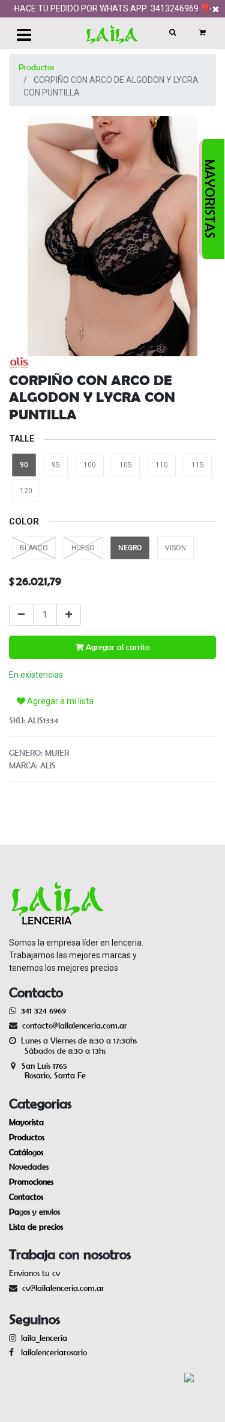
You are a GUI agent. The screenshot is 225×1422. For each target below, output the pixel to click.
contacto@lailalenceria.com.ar (73, 1025)
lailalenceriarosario (51, 1352)
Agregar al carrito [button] (116, 647)
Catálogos (26, 1152)
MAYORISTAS (210, 199)
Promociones (31, 1182)
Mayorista (26, 1122)
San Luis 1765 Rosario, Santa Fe (47, 1071)
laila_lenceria (44, 1338)
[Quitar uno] (21, 615)
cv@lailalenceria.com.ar (63, 1288)
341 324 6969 (43, 1010)
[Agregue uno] (68, 615)
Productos (36, 67)
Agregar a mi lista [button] (59, 701)
